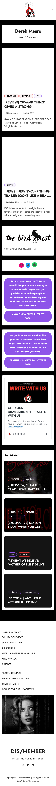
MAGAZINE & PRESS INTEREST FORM (28, 316)
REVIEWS (26, 96)
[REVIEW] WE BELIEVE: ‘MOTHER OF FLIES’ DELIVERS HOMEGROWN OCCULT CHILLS (28, 566)
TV (38, 96)
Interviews (30, 479)
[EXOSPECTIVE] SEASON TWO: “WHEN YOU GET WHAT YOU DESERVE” (24, 527)
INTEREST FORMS (10, 683)
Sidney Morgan (12, 113)
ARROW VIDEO (9, 658)
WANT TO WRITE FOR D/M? (15, 678)
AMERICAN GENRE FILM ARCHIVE (18, 653)
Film (12, 554)
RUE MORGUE (8, 648)
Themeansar (33, 781)
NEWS (10, 185)
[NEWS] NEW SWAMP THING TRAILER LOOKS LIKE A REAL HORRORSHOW (26, 195)
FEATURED (11, 96)
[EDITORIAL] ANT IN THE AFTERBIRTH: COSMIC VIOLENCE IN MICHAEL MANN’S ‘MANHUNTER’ (24, 604)
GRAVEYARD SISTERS (12, 642)
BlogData (20, 781)
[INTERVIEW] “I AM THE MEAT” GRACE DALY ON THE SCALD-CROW (27, 489)
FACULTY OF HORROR (12, 637)
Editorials (14, 592)
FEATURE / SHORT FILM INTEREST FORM (28, 362)
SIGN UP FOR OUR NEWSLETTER (18, 689)
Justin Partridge (12, 202)
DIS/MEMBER (28, 751)
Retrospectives (16, 517)
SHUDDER (6, 664)
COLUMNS (15, 512)
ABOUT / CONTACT (11, 673)
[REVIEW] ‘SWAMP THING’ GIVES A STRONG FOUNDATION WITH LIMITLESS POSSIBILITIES (27, 109)
